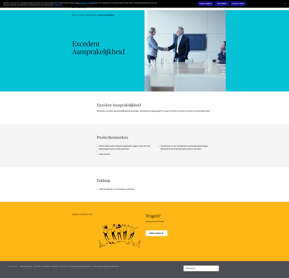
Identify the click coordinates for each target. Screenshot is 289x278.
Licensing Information (26, 266)
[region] (144, 4)
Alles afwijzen (221, 3)
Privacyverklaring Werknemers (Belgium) (80, 266)
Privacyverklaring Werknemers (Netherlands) (106, 266)
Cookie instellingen (205, 3)
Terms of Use (64, 266)
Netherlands (191, 268)
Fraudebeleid (55, 266)
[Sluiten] (285, 3)
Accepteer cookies (238, 3)
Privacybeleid (37, 266)
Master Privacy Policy (85, 3)
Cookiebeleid (46, 266)
